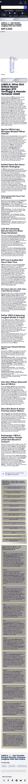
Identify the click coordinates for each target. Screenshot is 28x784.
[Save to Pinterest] (16, 780)
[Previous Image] (1, 45)
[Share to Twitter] (4, 780)
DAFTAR (21, 19)
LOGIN (7, 19)
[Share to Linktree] (12, 780)
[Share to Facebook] (8, 780)
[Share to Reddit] (21, 780)
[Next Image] (27, 45)
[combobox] (12, 7)
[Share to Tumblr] (25, 780)
